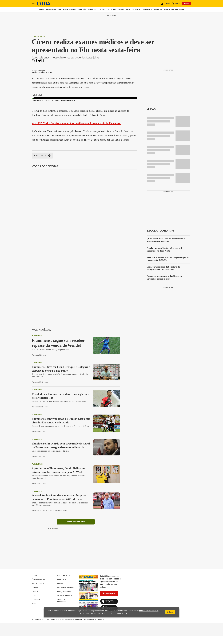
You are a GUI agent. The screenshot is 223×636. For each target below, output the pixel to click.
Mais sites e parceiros (174, 9)
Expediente (77, 619)
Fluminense (38, 37)
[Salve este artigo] (42, 61)
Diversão (82, 9)
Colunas (101, 9)
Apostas (158, 9)
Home (41, 9)
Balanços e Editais (64, 591)
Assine (186, 3)
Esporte (91, 9)
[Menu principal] (33, 3)
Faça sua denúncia (64, 595)
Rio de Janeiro (69, 9)
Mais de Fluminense (75, 522)
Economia (112, 9)
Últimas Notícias (53, 9)
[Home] (43, 5)
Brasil (121, 9)
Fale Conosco (90, 619)
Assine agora (109, 593)
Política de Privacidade (61, 600)
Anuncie (101, 619)
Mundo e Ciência (133, 9)
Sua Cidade (147, 9)
